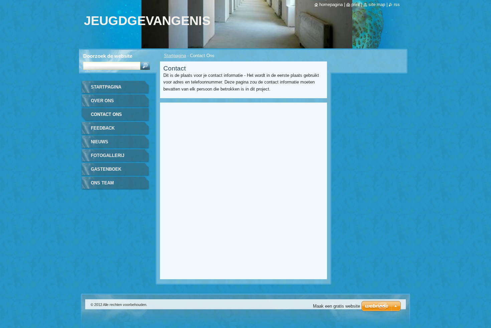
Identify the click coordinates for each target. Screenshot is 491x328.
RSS (397, 4)
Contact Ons (106, 114)
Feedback (103, 128)
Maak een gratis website (336, 306)
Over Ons (102, 100)
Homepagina (331, 4)
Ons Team (102, 182)
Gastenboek (106, 169)
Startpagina (175, 55)
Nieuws (99, 141)
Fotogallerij (107, 155)
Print (355, 4)
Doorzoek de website (107, 56)
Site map (376, 4)
